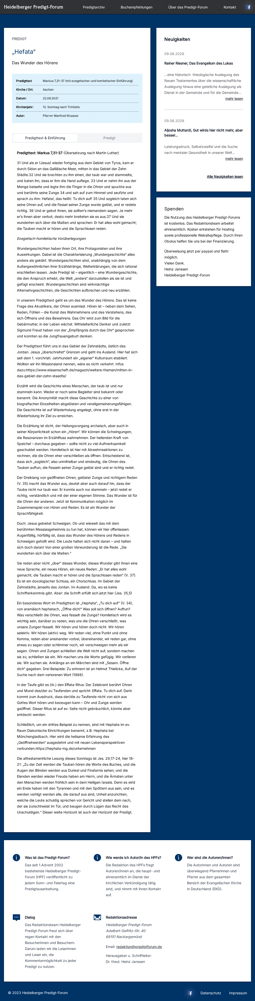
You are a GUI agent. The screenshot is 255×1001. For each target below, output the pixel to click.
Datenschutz (210, 993)
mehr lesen (234, 98)
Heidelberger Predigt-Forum (33, 7)
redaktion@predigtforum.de (139, 946)
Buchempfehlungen (136, 7)
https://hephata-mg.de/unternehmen (66, 748)
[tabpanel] (77, 484)
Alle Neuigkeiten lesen (225, 176)
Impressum (238, 993)
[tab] (45, 138)
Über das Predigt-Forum (188, 7)
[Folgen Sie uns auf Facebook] (248, 7)
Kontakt (230, 7)
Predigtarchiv (94, 7)
